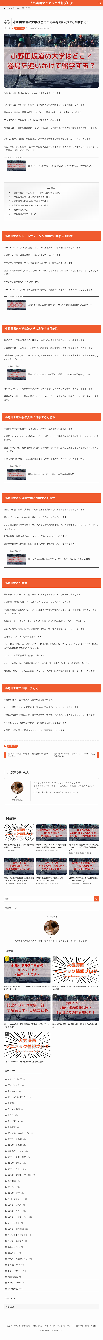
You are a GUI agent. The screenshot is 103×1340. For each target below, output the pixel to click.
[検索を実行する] (96, 898)
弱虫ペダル (14, 1253)
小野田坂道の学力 (20, 210)
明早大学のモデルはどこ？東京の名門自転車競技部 (51, 474)
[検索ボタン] (100, 3)
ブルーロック (15, 1223)
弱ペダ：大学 (19, 28)
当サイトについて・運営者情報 (18, 1326)
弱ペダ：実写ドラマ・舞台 (21, 1175)
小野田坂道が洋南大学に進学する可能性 (30, 205)
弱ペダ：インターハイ (20, 1217)
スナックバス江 (16, 1079)
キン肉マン (14, 1091)
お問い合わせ (37, 1326)
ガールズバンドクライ (19, 1097)
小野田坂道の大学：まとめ (24, 214)
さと (17, 797)
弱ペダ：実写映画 (18, 1229)
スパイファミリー (17, 1199)
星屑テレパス (15, 1247)
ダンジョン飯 (16, 1085)
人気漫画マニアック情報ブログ (51, 3)
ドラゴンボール (17, 1271)
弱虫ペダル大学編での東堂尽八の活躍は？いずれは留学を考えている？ (60, 374)
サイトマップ (50, 1326)
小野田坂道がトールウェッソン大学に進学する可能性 (36, 193)
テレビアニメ (15, 1121)
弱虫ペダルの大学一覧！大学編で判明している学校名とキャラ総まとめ (60, 166)
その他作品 (15, 1289)
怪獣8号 (13, 1103)
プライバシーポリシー (65, 1326)
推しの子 (14, 1187)
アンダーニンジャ (17, 1241)
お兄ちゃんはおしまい (20, 1259)
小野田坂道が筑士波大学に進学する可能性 (31, 197)
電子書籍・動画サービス (20, 1133)
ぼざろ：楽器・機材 (19, 1157)
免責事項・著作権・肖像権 (86, 1326)
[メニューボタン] (3, 3)
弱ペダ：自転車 (16, 1205)
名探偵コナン (16, 1265)
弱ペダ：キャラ (17, 1211)
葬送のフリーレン (18, 1151)
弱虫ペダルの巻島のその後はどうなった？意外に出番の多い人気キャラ (60, 305)
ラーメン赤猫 (15, 1109)
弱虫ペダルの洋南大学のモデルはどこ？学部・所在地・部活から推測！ (60, 559)
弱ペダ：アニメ (17, 1163)
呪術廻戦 (14, 1181)
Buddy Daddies (16, 1283)
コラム (13, 1115)
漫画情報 (13, 1127)
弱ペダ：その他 (17, 1145)
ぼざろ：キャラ (17, 1169)
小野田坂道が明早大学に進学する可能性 (30, 201)
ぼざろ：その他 (17, 1139)
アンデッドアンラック (19, 1235)
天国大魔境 (14, 1277)
